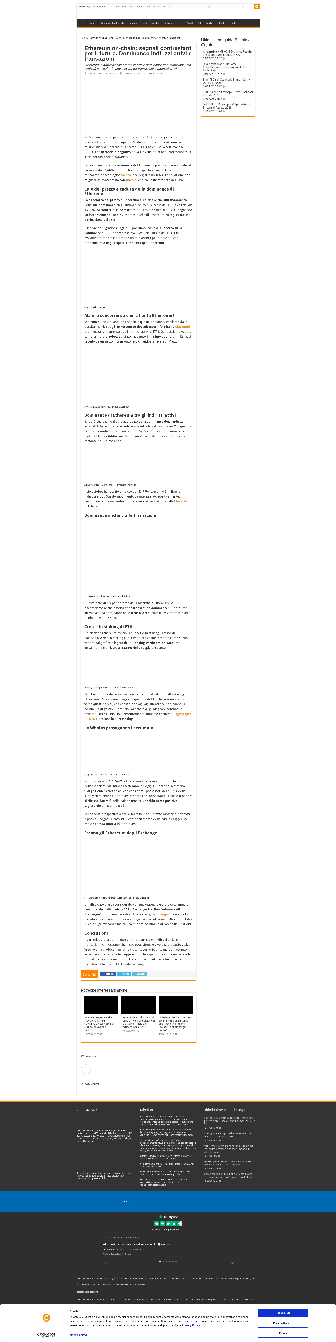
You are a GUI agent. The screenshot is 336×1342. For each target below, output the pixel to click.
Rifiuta (283, 1333)
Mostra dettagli (79, 1334)
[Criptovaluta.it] (83, 22)
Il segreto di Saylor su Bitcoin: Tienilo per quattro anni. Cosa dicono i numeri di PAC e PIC (229, 1121)
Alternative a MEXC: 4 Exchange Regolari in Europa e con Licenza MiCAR (228, 53)
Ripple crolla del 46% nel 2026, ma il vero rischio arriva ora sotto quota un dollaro (228, 1175)
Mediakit (167, 6)
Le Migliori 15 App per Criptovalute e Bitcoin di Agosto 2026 (226, 106)
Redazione (127, 6)
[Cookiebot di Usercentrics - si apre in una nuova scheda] (46, 1335)
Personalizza (281, 1323)
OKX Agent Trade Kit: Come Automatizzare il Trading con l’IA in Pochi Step (225, 67)
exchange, (161, 914)
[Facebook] (212, 7)
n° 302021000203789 (216, 1278)
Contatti (140, 6)
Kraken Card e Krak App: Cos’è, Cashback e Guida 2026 (228, 93)
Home (84, 38)
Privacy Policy (191, 1325)
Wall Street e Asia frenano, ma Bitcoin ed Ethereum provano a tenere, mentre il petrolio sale (228, 1149)
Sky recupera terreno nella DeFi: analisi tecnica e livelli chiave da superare (227, 1163)
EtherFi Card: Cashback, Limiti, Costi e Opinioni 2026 (227, 81)
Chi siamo (114, 6)
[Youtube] (228, 7)
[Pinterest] (220, 7)
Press (156, 6)
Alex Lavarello (95, 73)
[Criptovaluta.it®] (168, 14)
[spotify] (235, 7)
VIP (148, 6)
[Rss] (209, 7)
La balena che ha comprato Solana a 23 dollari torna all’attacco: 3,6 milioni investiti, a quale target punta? (175, 1024)
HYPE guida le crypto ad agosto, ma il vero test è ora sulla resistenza (228, 1135)
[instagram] (231, 7)
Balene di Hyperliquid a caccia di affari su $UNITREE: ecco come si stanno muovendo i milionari (99, 1024)
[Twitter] (216, 7)
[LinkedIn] (224, 7)
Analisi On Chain (138, 73)
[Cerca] (257, 6)
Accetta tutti (283, 1312)
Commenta (158, 73)
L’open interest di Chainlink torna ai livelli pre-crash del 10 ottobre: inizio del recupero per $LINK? (138, 1022)
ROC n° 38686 (244, 1299)
